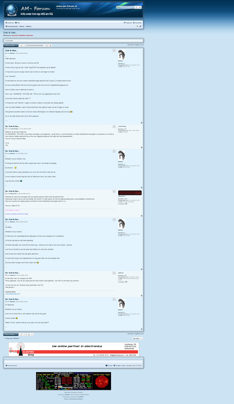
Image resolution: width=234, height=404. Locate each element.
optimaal (120, 272)
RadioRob (22, 35)
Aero (65, 392)
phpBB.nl (81, 396)
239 (125, 275)
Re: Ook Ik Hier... (12, 126)
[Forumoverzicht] (30, 10)
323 (125, 129)
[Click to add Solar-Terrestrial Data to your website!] (73, 381)
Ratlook (120, 61)
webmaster (29, 35)
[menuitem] (17, 22)
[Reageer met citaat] (114, 50)
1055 (125, 199)
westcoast (14, 35)
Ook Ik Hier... (10, 32)
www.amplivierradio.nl (11, 293)
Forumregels (9, 40)
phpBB (67, 394)
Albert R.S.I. (121, 196)
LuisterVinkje (122, 126)
